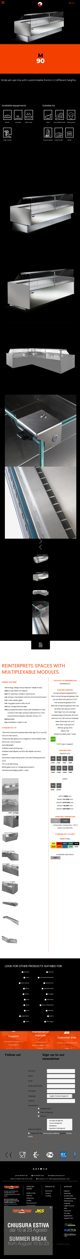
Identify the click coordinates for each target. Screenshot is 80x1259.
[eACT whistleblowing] (70, 1235)
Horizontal (48, 1191)
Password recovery (67, 1212)
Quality (28, 1201)
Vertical (48, 1193)
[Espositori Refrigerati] (59, 1128)
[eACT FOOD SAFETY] (70, 1224)
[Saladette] (59, 1126)
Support (67, 1191)
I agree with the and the (50, 1135)
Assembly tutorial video (68, 1194)
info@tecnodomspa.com (57, 1175)
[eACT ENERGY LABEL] (70, 1230)
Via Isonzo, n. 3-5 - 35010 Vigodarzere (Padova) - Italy (53, 1179)
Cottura (43, 1116)
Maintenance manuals (68, 1202)
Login (73, 3)
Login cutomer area (69, 1207)
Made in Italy (30, 1193)
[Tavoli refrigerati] (59, 1123)
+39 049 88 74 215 (22, 1175)
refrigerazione (45, 1109)
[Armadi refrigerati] (59, 1120)
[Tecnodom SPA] (12, 1187)
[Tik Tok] (46, 1169)
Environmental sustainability (31, 1204)
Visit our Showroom (30, 1197)
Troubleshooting (70, 1198)
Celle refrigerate (46, 1112)
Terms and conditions (51, 1133)
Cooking (48, 1196)
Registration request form (68, 1217)
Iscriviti (34, 1142)
